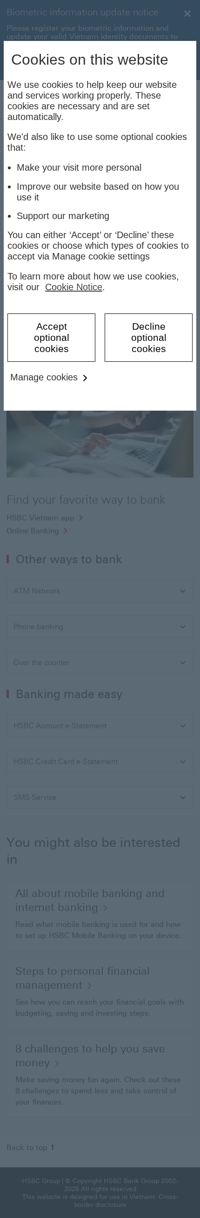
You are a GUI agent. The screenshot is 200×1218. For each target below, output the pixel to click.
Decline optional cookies (149, 337)
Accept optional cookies (51, 337)
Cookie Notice (73, 287)
